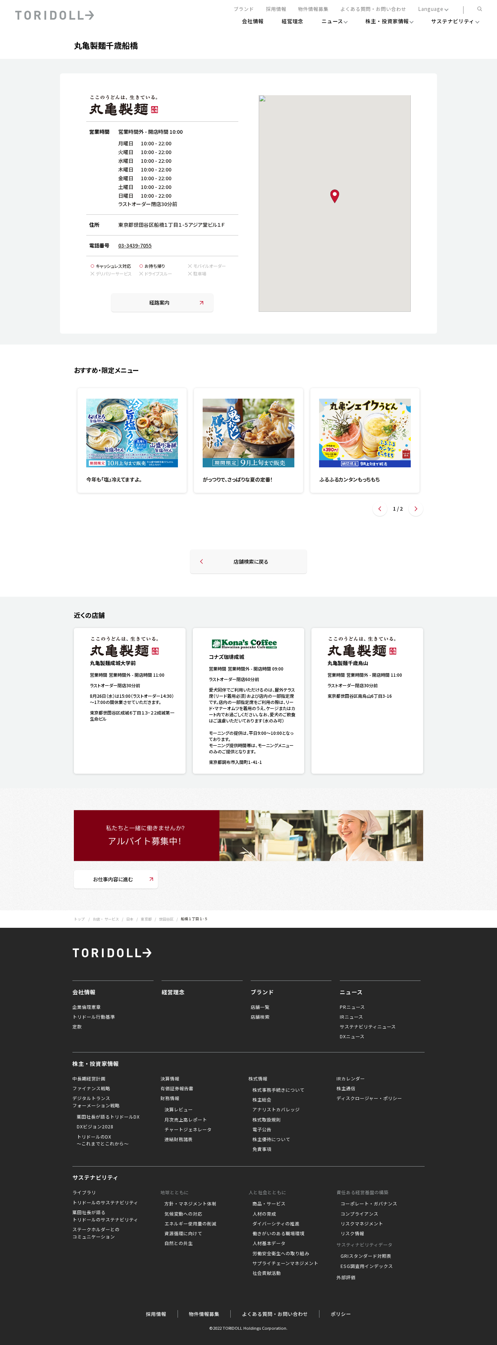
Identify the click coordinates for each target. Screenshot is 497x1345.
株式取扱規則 (267, 1119)
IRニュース (351, 1017)
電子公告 (262, 1129)
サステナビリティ (95, 1177)
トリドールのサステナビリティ (105, 1202)
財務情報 (169, 1098)
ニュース (351, 992)
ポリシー (341, 1313)
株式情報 (258, 1078)
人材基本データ (269, 1243)
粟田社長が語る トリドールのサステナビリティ (105, 1216)
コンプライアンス (359, 1214)
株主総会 (262, 1099)
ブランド (244, 9)
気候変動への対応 (183, 1214)
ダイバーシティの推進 (276, 1223)
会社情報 (84, 992)
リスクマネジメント (362, 1223)
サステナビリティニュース (368, 1026)
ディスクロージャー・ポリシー (369, 1098)
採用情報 (276, 9)
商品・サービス (269, 1203)
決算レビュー (178, 1109)
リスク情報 (352, 1233)
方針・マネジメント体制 (190, 1203)
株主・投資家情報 (95, 1063)
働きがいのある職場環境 (279, 1233)
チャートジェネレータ (188, 1129)
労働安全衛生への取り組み (281, 1253)
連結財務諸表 (178, 1139)
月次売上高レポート (185, 1119)
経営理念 (173, 992)
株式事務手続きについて (279, 1090)
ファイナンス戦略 (91, 1088)
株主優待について (271, 1139)
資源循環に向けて (183, 1233)
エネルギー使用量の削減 (190, 1223)
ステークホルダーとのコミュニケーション (96, 1233)
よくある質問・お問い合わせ (373, 9)
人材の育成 (264, 1214)
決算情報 (169, 1078)
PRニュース (352, 1007)
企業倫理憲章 (86, 1007)
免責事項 (262, 1149)
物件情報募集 (313, 9)
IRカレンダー (351, 1078)
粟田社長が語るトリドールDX (108, 1117)
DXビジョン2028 (95, 1126)
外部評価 (346, 1277)
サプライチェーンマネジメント (285, 1263)
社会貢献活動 (267, 1273)
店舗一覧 (260, 1007)
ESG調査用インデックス (367, 1266)
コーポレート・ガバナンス (369, 1203)
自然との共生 (178, 1243)
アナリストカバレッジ (276, 1109)
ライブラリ (84, 1192)
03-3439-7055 (135, 245)
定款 (77, 1026)
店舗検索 (260, 1017)
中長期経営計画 (89, 1078)
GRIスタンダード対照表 (366, 1256)
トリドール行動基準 (93, 1017)
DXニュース (352, 1036)
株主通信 (346, 1088)
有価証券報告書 (177, 1088)
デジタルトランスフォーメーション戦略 (96, 1102)
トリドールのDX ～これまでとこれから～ (103, 1140)
